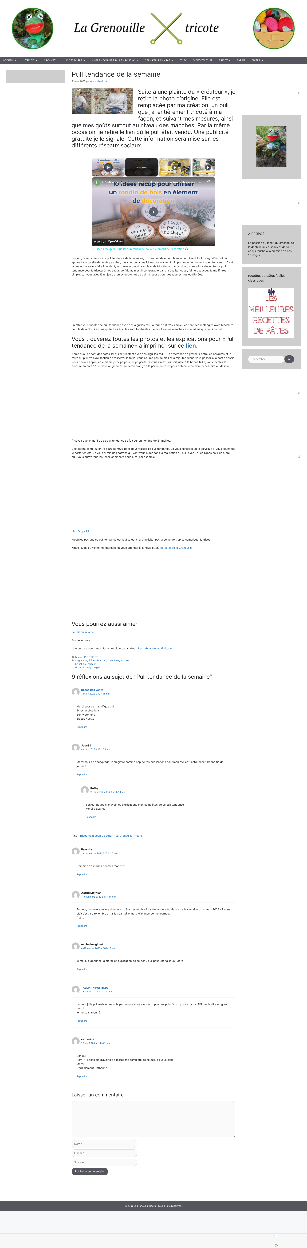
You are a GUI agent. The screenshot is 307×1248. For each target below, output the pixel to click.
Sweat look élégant (85, 664)
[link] (97, 182)
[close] (154, 1235)
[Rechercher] (289, 359)
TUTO (183, 60)
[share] (208, 181)
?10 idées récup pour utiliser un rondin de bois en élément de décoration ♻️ (153, 182)
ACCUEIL (8, 60)
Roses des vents (92, 689)
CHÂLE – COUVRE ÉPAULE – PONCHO (113, 60)
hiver (116, 660)
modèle (125, 660)
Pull (86, 657)
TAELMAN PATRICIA (94, 987)
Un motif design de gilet (88, 667)
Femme (79, 657)
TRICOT (29, 60)
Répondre (82, 727)
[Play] (175, 167)
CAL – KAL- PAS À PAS (157, 60)
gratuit (109, 660)
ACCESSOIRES (74, 60)
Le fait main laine (83, 632)
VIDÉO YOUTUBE (203, 60)
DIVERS (256, 60)
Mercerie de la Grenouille (175, 547)
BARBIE (241, 60)
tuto (132, 660)
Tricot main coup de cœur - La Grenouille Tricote (111, 835)
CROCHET (50, 60)
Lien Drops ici (80, 531)
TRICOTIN (224, 60)
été (90, 660)
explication (99, 660)
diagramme (81, 660)
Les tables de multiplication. (156, 648)
